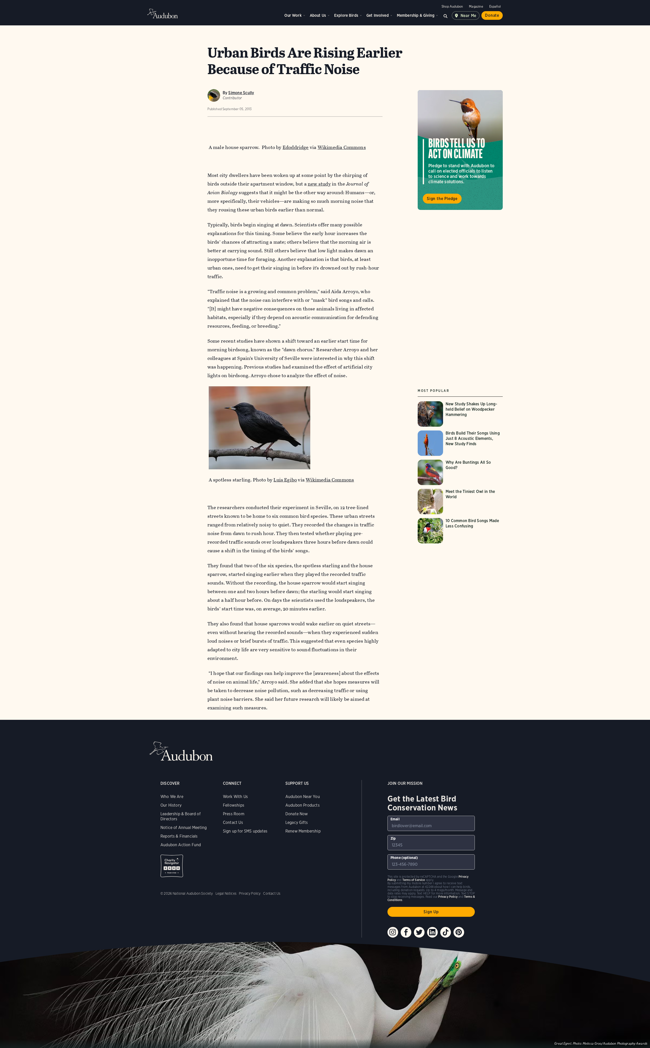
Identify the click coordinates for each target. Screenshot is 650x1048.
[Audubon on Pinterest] (458, 932)
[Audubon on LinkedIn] (432, 932)
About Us (318, 15)
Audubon (162, 13)
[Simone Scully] (213, 95)
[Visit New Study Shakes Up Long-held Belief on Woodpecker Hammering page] (460, 414)
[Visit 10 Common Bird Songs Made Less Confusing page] (460, 530)
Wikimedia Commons (342, 147)
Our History (171, 805)
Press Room (233, 813)
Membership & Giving (415, 15)
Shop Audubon (452, 6)
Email (395, 819)
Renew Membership (303, 831)
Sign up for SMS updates (245, 831)
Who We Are (171, 796)
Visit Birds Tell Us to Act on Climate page (460, 150)
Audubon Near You (302, 796)
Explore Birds (346, 15)
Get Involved (377, 15)
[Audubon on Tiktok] (445, 932)
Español (495, 6)
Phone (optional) (404, 857)
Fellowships (233, 805)
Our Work (292, 15)
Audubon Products (302, 805)
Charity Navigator (171, 866)
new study (319, 184)
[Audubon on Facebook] (406, 932)
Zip (393, 838)
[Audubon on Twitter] (419, 932)
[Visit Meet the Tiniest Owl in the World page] (460, 501)
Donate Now (296, 813)
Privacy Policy (250, 893)
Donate (492, 15)
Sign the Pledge (442, 198)
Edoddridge (296, 147)
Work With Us (235, 796)
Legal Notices (226, 893)
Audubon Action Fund (180, 844)
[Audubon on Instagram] (392, 932)
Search (445, 15)
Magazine (476, 6)
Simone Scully (241, 92)
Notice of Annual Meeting (183, 827)
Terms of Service (413, 880)
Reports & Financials (179, 836)
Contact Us (233, 822)
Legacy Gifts (296, 822)
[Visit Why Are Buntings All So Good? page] (460, 472)
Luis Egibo (285, 480)
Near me (469, 15)
